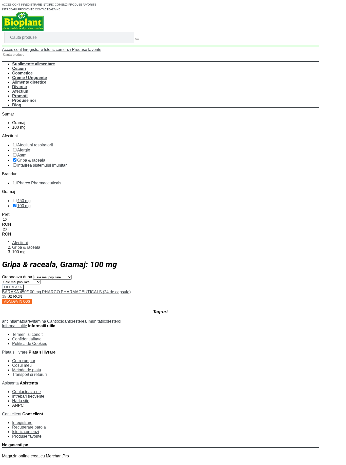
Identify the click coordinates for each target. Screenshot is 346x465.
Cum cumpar (23, 361)
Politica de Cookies (29, 343)
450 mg (24, 201)
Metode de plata (26, 370)
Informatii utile (14, 326)
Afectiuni (20, 91)
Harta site (20, 401)
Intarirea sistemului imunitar (42, 165)
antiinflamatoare (16, 321)
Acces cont (11, 4)
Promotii (20, 96)
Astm (21, 155)
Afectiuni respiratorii (35, 145)
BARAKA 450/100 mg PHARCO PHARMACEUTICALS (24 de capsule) (66, 292)
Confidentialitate (27, 339)
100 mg (24, 206)
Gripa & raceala (31, 160)
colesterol (112, 321)
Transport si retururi (29, 374)
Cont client (11, 414)
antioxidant (60, 321)
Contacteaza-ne (47, 9)
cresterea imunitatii (87, 321)
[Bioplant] (23, 29)
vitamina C (40, 321)
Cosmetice (22, 73)
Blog (16, 105)
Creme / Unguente (29, 77)
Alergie (23, 150)
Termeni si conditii (28, 334)
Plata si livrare (15, 352)
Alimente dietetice (29, 82)
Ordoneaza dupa (17, 277)
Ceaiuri (19, 68)
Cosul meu (22, 365)
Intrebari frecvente (18, 9)
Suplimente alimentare (33, 64)
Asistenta (10, 383)
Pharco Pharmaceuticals (39, 183)
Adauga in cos (17, 301)
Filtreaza (13, 287)
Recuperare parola (29, 427)
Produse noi (24, 100)
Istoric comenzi (55, 4)
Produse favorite (82, 4)
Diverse (19, 87)
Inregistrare (32, 4)
